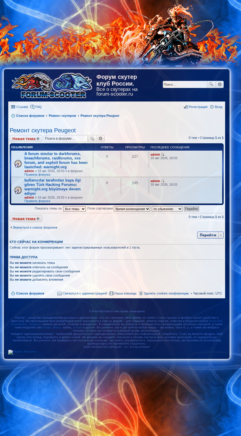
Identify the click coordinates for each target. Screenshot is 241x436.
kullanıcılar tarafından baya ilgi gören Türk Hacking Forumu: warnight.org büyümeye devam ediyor (52, 187)
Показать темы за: (49, 208)
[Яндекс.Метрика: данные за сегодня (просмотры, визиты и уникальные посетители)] (22, 352)
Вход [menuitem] (218, 107)
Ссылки (22, 107)
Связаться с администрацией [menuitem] (85, 293)
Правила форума (37, 174)
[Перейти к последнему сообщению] (162, 154)
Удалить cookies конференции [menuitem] (166, 293)
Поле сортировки (100, 208)
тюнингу (35, 324)
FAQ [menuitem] (38, 107)
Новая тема (24, 138)
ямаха (57, 327)
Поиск (211, 84)
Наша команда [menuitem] (125, 293)
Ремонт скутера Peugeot (43, 130)
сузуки (77, 327)
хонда (46, 327)
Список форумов (30, 293)
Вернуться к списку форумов (35, 227)
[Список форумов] (52, 84)
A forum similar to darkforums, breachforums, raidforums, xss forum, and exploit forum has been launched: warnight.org (56, 160)
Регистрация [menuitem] (198, 107)
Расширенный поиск (220, 84)
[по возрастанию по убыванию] (167, 208)
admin (29, 171)
